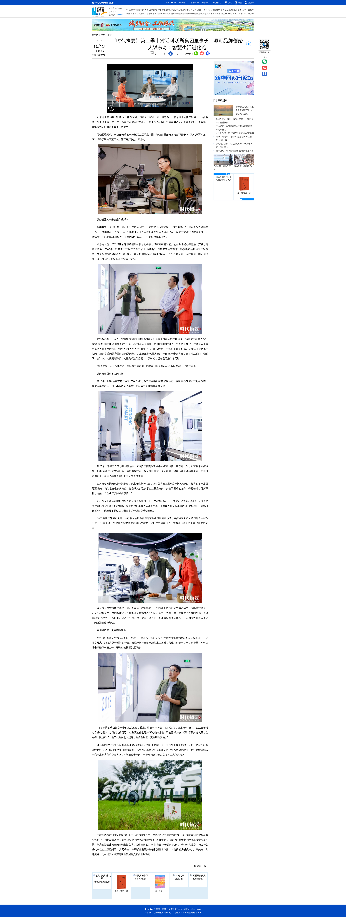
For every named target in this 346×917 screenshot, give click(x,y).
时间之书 (179, 879)
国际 (151, 10)
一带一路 (228, 13)
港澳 (164, 10)
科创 (197, 10)
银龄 (178, 13)
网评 (159, 10)
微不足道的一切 (121, 891)
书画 (214, 10)
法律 (244, 10)
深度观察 (222, 100)
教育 (188, 10)
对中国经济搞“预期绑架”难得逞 (240, 151)
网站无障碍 (217, 3)
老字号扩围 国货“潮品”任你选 (241, 133)
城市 (190, 13)
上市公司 (242, 13)
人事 (146, 10)
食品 (137, 13)
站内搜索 (251, 3)
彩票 (206, 13)
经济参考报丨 (222, 133)
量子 (201, 10)
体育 (205, 10)
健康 (218, 10)
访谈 (227, 10)
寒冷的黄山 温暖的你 (243, 166)
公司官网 (112, 12)
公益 (223, 13)
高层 (138, 10)
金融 (128, 13)
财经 (155, 10)
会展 (202, 13)
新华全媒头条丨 (243, 107)
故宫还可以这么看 (102, 882)
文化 (210, 10)
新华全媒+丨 (221, 119)
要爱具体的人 (198, 879)
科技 (192, 10)
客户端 (229, 3)
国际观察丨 (221, 151)
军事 (222, 10)
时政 (142, 10)
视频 (231, 10)
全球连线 (182, 10)
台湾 (168, 10)
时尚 (214, 13)
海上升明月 (159, 891)
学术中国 (164, 13)
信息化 (149, 13)
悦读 (218, 13)
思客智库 (174, 10)
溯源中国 (184, 13)
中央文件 (250, 10)
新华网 (95, 35)
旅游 (194, 13)
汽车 (132, 13)
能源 (198, 13)
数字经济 (156, 13)
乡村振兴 (172, 13)
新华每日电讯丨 (223, 137)
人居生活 (142, 13)
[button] (111, 109)
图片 (235, 10)
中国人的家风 (140, 879)
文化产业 (250, 13)
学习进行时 (131, 10)
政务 (239, 10)
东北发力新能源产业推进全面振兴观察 (245, 110)
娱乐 (210, 13)
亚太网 (235, 13)
